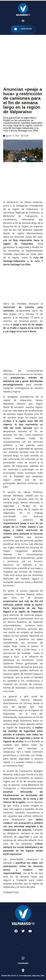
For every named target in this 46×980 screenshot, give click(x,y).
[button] (23, 21)
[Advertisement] (23, 59)
